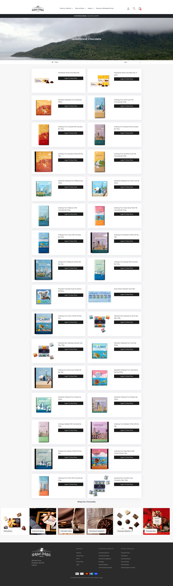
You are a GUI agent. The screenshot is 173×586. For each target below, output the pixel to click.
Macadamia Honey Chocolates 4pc (68, 73)
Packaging (73, 1)
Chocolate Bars (125, 564)
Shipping (78, 552)
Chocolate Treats (125, 552)
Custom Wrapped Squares (96, 1)
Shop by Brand (79, 8)
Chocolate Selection (37, 1)
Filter (56, 62)
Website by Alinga (98, 577)
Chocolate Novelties (49, 1)
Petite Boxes (124, 555)
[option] (86, 16)
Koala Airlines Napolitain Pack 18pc (124, 289)
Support (90, 8)
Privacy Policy (79, 561)
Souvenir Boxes (125, 561)
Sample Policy (80, 555)
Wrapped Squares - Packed (128, 567)
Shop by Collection (66, 8)
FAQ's (77, 558)
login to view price (70, 78)
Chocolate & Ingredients (63, 1)
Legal (77, 564)
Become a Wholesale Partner (105, 8)
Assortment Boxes (125, 558)
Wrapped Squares (82, 1)
